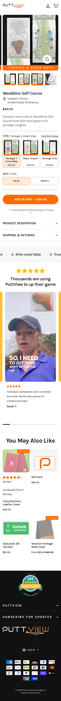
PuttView (12, 605)
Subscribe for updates (27, 617)
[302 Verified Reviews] (30, 598)
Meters (45, 180)
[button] (12, 477)
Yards (16, 180)
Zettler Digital (34, 693)
